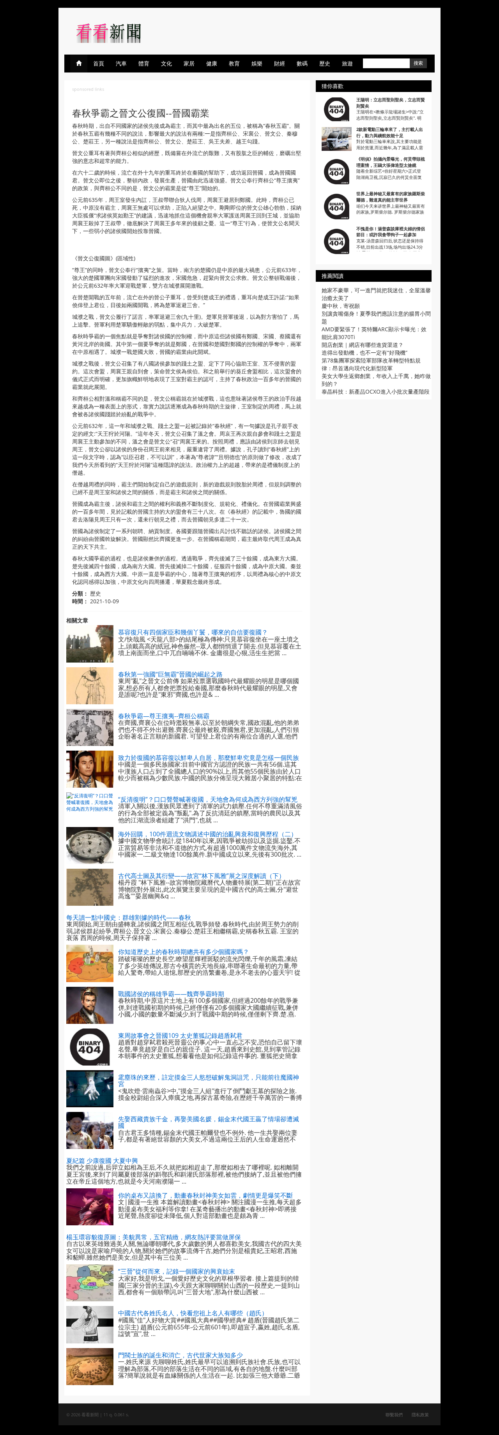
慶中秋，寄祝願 (341, 305)
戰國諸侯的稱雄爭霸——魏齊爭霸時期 (171, 994)
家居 (189, 63)
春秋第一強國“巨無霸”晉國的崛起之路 (170, 674)
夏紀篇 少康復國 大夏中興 (102, 1160)
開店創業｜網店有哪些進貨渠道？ (362, 344)
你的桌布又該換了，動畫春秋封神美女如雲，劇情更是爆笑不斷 (205, 1195)
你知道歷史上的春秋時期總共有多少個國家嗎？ (183, 951)
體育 (143, 63)
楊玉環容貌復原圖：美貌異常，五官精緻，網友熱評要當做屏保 (153, 1237)
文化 (166, 63)
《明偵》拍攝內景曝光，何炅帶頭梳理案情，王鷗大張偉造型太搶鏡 (390, 162)
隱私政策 (420, 1414)
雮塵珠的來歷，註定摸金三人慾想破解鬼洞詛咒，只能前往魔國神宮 (208, 1081)
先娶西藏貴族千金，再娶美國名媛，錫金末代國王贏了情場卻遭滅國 (208, 1122)
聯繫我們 (394, 1414)
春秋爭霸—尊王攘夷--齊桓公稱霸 (163, 716)
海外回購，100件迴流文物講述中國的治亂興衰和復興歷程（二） (207, 834)
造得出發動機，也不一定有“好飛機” (364, 352)
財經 (279, 63)
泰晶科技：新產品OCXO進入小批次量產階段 (376, 391)
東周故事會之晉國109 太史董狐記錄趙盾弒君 (180, 1035)
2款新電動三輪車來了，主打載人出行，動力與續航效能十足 (389, 132)
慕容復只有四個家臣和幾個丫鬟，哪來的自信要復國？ (193, 632)
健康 (211, 63)
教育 (234, 63)
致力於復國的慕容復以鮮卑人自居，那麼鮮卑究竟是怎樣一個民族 (208, 757)
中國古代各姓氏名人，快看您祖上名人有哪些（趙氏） (193, 1313)
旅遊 (347, 63)
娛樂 (256, 63)
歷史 (324, 63)
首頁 (98, 63)
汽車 (121, 63)
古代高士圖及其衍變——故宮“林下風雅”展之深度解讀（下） (201, 875)
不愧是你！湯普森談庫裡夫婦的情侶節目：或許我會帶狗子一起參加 (390, 232)
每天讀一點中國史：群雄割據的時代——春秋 (128, 917)
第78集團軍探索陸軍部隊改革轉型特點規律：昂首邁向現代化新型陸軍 (371, 364)
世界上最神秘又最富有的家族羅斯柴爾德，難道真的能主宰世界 (390, 197)
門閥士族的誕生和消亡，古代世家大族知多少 (180, 1355)
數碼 (302, 63)
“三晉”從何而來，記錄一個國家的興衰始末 (176, 1271)
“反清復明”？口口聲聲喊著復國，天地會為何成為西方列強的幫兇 (207, 799)
